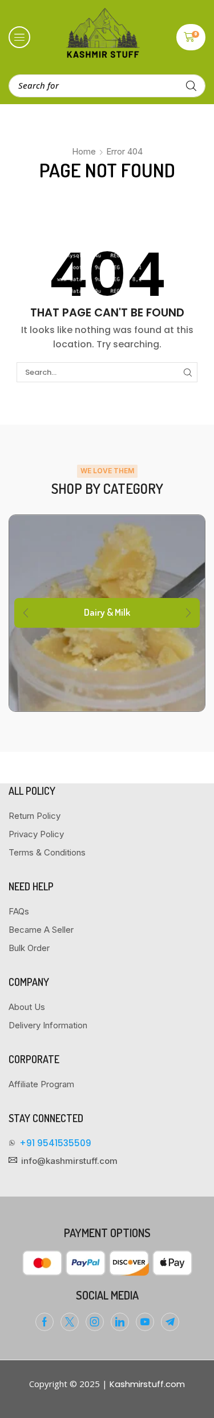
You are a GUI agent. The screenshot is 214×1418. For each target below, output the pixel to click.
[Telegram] (170, 1322)
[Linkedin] (120, 1322)
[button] (19, 37)
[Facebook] (44, 1322)
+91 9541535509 (55, 1143)
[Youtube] (145, 1322)
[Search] (191, 86)
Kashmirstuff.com (147, 1384)
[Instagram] (95, 1322)
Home (84, 151)
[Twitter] (69, 1322)
